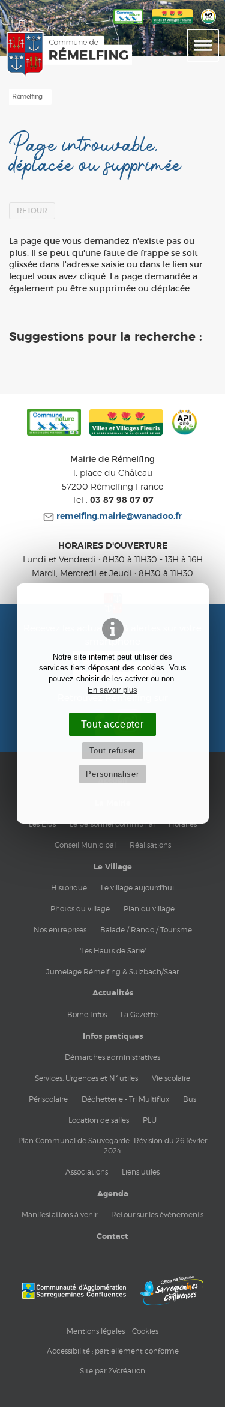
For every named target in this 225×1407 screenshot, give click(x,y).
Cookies (145, 1331)
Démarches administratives (112, 1057)
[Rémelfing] (34, 55)
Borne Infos (87, 1014)
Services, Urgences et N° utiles (86, 1078)
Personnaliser (112, 774)
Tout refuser (112, 750)
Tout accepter (112, 724)
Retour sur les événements (157, 1214)
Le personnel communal (112, 823)
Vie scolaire (171, 1078)
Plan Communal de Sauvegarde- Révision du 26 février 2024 (112, 1145)
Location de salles (98, 1120)
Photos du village (80, 908)
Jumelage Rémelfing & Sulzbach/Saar (112, 971)
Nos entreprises (60, 929)
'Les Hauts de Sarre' (113, 950)
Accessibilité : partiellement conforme (113, 1350)
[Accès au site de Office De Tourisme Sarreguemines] (171, 1291)
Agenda (112, 1194)
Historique (69, 887)
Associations (86, 1171)
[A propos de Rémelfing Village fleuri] (172, 24)
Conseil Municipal (85, 844)
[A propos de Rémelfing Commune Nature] (128, 24)
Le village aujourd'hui (137, 887)
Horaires (183, 823)
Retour (32, 210)
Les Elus (42, 823)
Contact (112, 1236)
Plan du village (149, 908)
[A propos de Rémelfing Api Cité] (208, 24)
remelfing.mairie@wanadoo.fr (118, 516)
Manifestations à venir (59, 1214)
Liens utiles (141, 1171)
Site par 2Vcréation (112, 1370)
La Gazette (139, 1014)
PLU (150, 1120)
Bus (189, 1099)
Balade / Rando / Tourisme (146, 929)
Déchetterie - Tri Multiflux (125, 1099)
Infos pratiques (113, 1036)
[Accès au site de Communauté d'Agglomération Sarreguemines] (74, 1290)
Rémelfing (27, 96)
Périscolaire (48, 1099)
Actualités (112, 993)
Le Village (113, 867)
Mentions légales (96, 1331)
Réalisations (150, 844)
